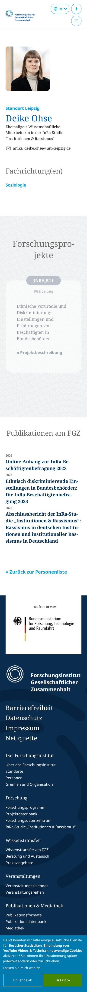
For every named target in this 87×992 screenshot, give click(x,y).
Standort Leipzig (22, 108)
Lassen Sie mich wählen (21, 967)
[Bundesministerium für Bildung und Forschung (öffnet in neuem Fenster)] (43, 624)
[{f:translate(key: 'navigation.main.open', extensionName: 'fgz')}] (76, 21)
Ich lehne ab (22, 980)
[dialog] (43, 963)
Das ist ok (62, 980)
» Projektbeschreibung (39, 352)
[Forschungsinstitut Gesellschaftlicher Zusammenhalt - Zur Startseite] (43, 678)
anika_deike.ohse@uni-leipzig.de (42, 148)
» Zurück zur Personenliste (36, 572)
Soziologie (16, 185)
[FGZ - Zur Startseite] (22, 15)
